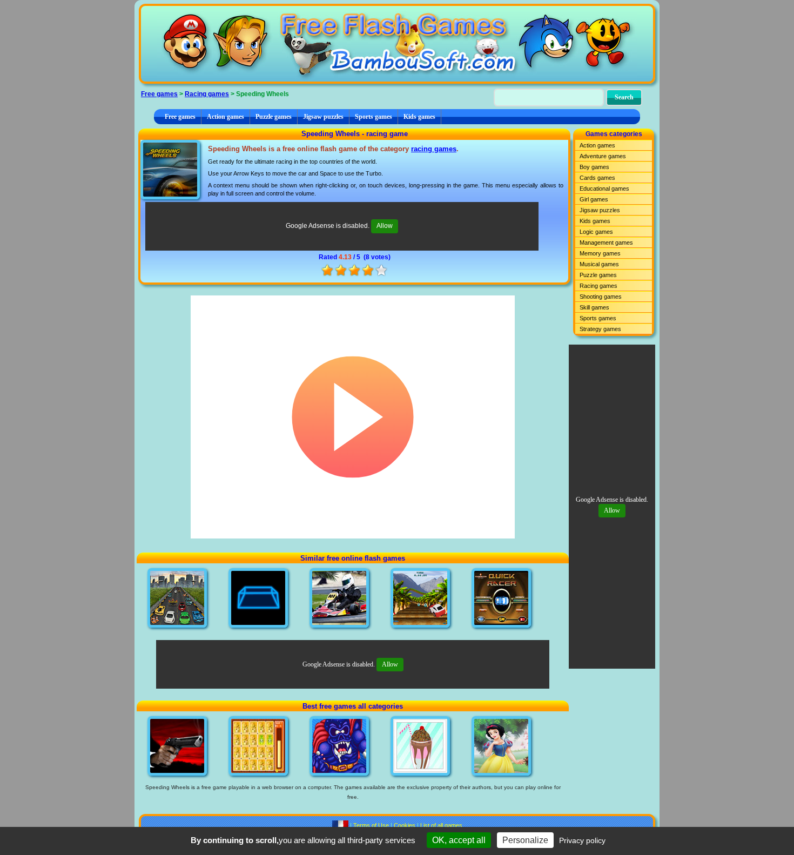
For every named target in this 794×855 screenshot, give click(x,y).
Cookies (404, 825)
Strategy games (600, 329)
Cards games (597, 177)
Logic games (596, 231)
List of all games (441, 825)
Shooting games (601, 296)
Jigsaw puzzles (323, 116)
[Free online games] (397, 44)
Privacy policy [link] (582, 840)
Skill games (594, 307)
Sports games (373, 116)
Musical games (599, 264)
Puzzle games (273, 116)
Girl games (594, 199)
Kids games (419, 116)
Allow (384, 226)
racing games (433, 149)
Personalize (525, 840)
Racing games (207, 94)
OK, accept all (459, 840)
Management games (606, 242)
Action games (225, 116)
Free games (159, 94)
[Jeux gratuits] (340, 825)
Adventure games (603, 156)
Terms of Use (371, 825)
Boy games (594, 167)
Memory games (600, 253)
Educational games (604, 188)
